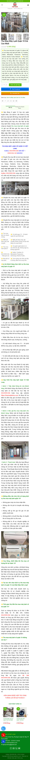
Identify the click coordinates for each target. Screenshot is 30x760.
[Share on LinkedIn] (16, 101)
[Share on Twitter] (8, 101)
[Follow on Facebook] (11, 748)
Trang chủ (10, 8)
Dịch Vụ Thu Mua (20, 97)
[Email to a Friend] (11, 101)
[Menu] (2, 5)
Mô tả (10, 107)
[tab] (10, 107)
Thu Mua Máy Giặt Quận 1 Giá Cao (21, 719)
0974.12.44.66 (16, 740)
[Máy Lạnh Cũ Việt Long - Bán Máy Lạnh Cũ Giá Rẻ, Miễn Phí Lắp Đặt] (15, 5)
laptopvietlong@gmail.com (9, 744)
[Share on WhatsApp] (2, 101)
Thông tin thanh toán (19, 107)
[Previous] (3, 22)
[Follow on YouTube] (19, 748)
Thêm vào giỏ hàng (15, 84)
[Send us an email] (13, 748)
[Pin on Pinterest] (13, 101)
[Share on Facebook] (5, 101)
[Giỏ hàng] (28, 5)
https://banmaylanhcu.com (10, 742)
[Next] (27, 22)
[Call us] (16, 748)
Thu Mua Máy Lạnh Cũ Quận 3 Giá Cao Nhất (8, 719)
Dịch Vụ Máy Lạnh (18, 8)
